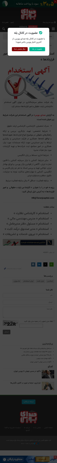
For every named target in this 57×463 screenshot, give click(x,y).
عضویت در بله (37, 49)
